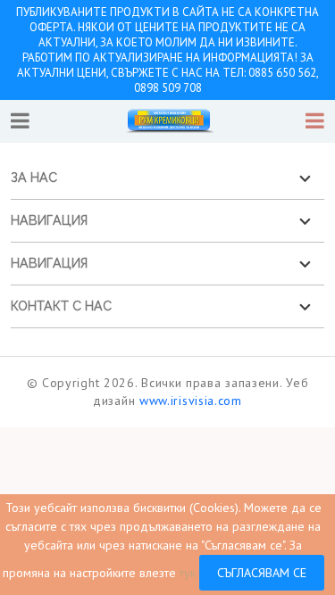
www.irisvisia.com (190, 401)
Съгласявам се (261, 573)
